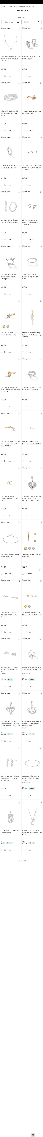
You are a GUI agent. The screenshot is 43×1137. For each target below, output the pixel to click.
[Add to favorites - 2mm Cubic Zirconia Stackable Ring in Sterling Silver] (40, 246)
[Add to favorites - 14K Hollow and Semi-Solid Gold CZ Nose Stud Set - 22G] (40, 580)
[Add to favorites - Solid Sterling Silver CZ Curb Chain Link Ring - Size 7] (40, 359)
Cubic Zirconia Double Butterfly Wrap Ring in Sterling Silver (8, 277)
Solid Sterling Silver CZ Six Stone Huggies (31, 58)
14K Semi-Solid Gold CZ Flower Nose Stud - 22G (8, 334)
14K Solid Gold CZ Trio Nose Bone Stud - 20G (31, 112)
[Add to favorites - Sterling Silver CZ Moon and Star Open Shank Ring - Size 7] (40, 639)
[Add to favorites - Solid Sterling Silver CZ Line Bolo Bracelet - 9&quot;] (19, 522)
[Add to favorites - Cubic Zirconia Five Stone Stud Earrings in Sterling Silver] (19, 639)
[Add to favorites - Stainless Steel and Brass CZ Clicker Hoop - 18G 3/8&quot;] (19, 137)
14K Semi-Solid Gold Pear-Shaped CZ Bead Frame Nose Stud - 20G (10, 389)
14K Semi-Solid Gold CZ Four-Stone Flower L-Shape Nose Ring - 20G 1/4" (10, 444)
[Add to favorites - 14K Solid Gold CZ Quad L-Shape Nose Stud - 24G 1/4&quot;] (40, 413)
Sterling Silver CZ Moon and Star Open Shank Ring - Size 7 (31, 669)
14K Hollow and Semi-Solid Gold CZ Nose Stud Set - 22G (31, 614)
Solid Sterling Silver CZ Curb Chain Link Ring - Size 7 (31, 388)
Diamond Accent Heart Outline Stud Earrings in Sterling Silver (30, 222)
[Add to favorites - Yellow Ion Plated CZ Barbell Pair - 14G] (40, 522)
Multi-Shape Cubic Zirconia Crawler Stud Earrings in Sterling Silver (10, 778)
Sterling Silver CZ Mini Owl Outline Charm (10, 832)
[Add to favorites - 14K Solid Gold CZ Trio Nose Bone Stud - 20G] (40, 83)
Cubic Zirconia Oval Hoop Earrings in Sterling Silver (9, 221)
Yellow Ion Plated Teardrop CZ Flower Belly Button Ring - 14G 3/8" (32, 335)
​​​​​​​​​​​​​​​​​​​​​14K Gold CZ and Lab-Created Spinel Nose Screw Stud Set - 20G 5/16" (32, 168)
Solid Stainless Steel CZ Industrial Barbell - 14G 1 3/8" (9, 615)
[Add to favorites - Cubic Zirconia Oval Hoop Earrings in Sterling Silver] (19, 192)
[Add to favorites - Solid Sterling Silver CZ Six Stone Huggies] (40, 28)
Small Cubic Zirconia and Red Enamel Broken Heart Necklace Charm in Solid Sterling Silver (32, 498)
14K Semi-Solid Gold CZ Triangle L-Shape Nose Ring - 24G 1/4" (10, 498)
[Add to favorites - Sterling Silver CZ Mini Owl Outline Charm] (19, 802)
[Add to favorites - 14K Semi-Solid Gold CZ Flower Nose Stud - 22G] (19, 301)
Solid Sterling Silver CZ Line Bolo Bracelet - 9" (10, 555)
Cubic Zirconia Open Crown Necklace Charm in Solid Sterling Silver (31, 724)
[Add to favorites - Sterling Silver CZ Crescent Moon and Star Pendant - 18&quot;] (40, 802)
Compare (7, 76)
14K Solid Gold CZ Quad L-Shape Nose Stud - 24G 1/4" (31, 443)
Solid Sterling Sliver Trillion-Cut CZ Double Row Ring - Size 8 (10, 113)
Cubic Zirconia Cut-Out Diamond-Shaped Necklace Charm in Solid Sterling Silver (10, 724)
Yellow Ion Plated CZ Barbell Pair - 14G (31, 555)
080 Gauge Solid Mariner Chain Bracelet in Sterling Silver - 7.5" (30, 778)
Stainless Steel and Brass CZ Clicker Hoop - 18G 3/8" (10, 167)
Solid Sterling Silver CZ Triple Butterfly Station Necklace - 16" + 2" (10, 59)
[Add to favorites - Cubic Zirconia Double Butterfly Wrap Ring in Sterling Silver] (19, 246)
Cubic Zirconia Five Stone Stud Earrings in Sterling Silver (9, 669)
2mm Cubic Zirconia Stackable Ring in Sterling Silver (30, 277)
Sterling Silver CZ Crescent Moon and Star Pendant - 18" (32, 832)
